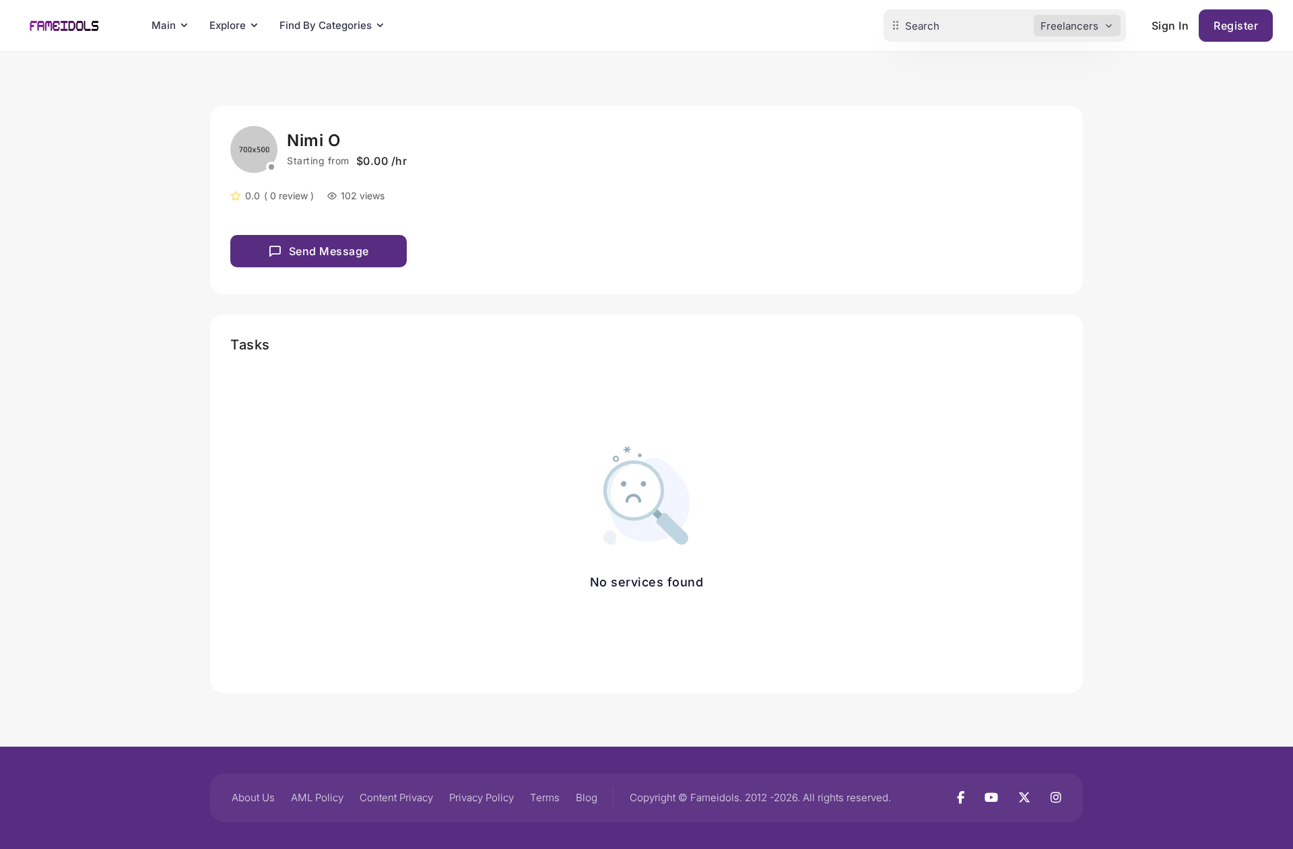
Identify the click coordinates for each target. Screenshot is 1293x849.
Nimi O (313, 140)
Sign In (1170, 25)
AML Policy (317, 797)
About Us (253, 797)
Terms (545, 797)
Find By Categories (325, 25)
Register (1236, 25)
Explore (227, 25)
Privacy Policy (481, 797)
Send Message (329, 251)
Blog (586, 797)
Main (164, 25)
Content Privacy (396, 797)
